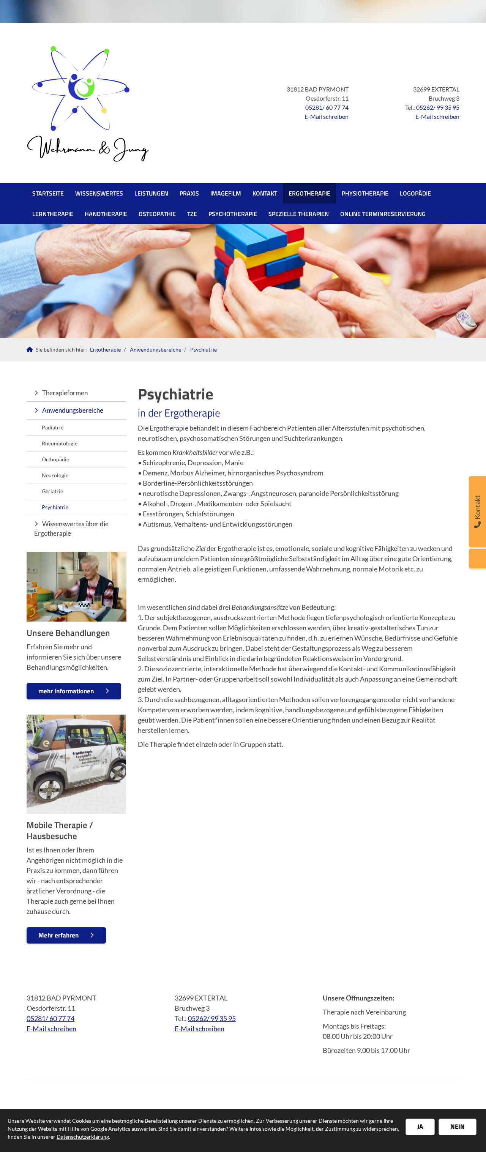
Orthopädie (55, 459)
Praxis (189, 193)
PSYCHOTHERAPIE (232, 213)
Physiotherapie (365, 193)
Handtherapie (106, 213)
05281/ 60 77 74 (327, 107)
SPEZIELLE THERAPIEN (298, 213)
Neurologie (55, 475)
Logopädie (415, 193)
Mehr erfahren (58, 935)
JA (420, 1126)
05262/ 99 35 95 (437, 107)
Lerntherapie (52, 213)
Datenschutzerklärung (83, 1136)
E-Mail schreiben (327, 116)
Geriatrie (52, 491)
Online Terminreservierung (383, 213)
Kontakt (264, 193)
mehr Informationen (66, 691)
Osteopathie (157, 213)
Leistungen (151, 193)
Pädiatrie (52, 427)
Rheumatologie (59, 443)
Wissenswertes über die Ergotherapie (71, 529)
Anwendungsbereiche (155, 349)
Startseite (48, 193)
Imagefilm (225, 193)
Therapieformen (65, 393)
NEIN (457, 1126)
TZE (192, 213)
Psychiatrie (203, 349)
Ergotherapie (309, 193)
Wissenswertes (99, 193)
